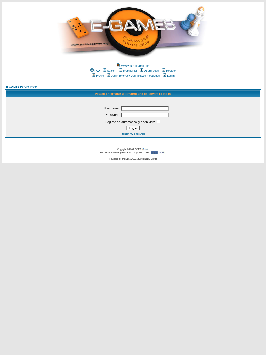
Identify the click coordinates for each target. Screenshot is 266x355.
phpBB (125, 158)
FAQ (97, 70)
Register (171, 70)
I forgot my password (133, 133)
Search (111, 70)
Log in (171, 75)
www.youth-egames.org (135, 65)
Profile (100, 75)
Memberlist (130, 70)
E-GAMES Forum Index (21, 86)
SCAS (138, 149)
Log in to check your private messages (135, 75)
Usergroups (151, 70)
